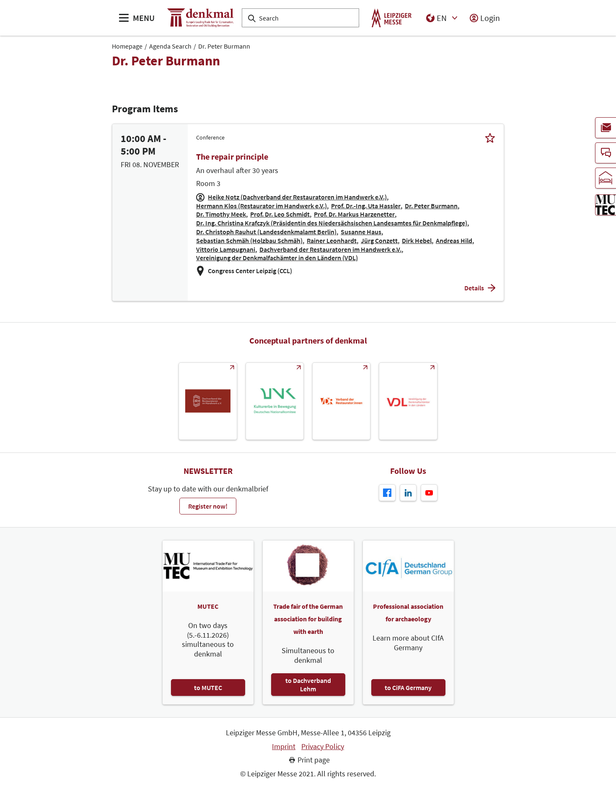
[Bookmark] (490, 137)
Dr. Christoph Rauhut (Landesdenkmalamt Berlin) (266, 231)
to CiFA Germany (408, 687)
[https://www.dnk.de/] (274, 401)
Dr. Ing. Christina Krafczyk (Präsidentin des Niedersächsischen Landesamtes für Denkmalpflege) (331, 223)
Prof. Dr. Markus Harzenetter (354, 214)
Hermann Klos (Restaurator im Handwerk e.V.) (261, 206)
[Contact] (605, 152)
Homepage (127, 46)
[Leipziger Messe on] (408, 492)
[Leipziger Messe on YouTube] (429, 492)
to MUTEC (208, 687)
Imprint (283, 746)
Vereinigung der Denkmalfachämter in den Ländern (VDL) (277, 257)
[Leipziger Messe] (392, 17)
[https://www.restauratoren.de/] (341, 401)
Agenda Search (170, 46)
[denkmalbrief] (605, 127)
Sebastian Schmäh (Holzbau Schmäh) (249, 240)
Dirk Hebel (417, 240)
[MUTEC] (605, 204)
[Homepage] (200, 17)
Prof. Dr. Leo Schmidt (280, 214)
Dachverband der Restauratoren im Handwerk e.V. (330, 249)
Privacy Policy (322, 746)
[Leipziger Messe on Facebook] (387, 492)
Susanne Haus (361, 231)
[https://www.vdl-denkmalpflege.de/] (408, 401)
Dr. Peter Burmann (224, 46)
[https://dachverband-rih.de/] (207, 401)
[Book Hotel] (605, 178)
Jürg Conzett (379, 240)
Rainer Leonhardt (332, 240)
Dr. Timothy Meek (221, 214)
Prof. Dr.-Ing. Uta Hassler (366, 206)
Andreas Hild (454, 240)
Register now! (208, 506)
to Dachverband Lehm (308, 684)
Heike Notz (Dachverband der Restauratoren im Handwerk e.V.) (297, 197)
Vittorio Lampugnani (225, 249)
